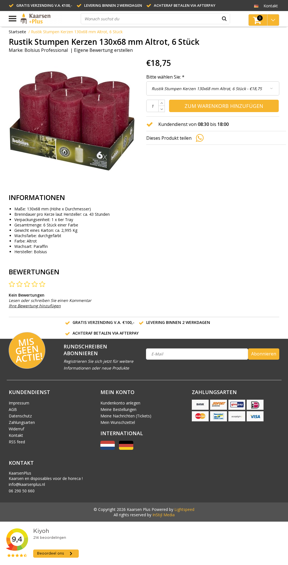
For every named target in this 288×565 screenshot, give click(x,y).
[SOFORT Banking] (218, 405)
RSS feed (17, 441)
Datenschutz (20, 416)
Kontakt (16, 435)
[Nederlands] (107, 448)
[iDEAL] (255, 405)
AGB (13, 409)
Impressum (19, 403)
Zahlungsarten (22, 422)
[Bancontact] (218, 416)
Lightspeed (184, 509)
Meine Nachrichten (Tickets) (125, 416)
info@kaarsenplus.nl (27, 484)
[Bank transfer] (200, 405)
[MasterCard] (200, 416)
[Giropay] (236, 405)
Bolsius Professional (46, 50)
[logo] (48, 18)
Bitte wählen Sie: (165, 77)
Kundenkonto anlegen (120, 403)
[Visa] (255, 416)
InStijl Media (163, 514)
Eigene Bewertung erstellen (103, 50)
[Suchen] (224, 18)
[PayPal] (236, 416)
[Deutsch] (256, 6)
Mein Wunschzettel (117, 422)
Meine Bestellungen (118, 409)
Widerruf (16, 428)
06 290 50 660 (22, 490)
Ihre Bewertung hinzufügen (35, 305)
